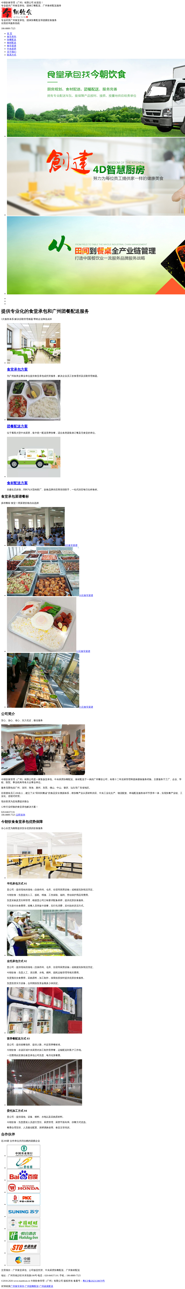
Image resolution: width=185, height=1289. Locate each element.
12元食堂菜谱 (83, 651)
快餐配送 (11, 39)
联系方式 (11, 55)
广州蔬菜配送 (46, 1286)
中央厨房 (11, 48)
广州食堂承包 (17, 1286)
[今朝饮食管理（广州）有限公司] (16, 17)
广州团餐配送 (32, 1286)
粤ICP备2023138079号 (94, 1281)
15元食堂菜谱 (86, 707)
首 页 (9, 33)
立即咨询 (20, 815)
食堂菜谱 (11, 45)
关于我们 (11, 52)
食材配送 (11, 42)
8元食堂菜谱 (71, 545)
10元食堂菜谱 (86, 595)
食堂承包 (11, 36)
